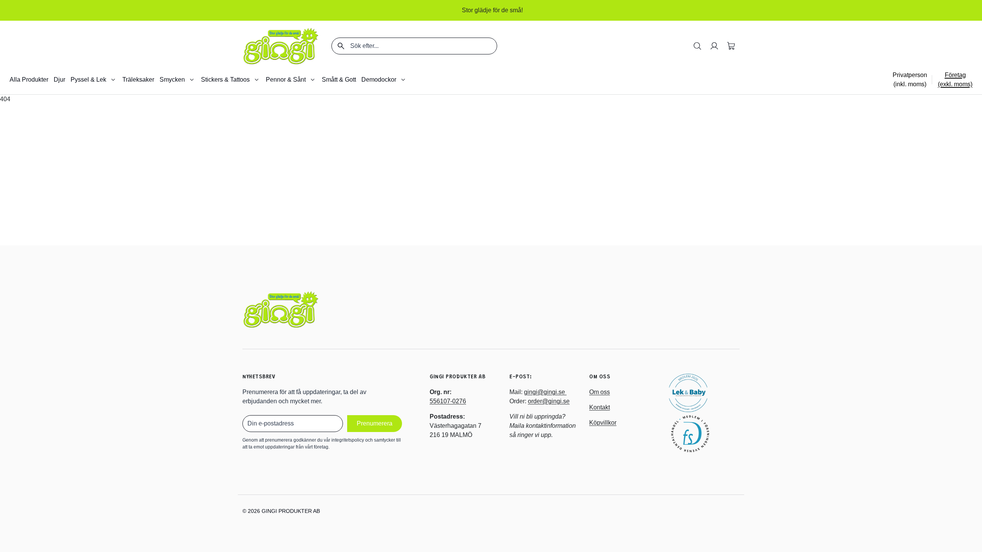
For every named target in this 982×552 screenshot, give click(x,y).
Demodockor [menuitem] (378, 79)
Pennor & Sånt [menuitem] (286, 79)
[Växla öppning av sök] (697, 46)
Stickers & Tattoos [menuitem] (225, 79)
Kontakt (599, 407)
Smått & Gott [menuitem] (339, 79)
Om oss (599, 392)
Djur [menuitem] (59, 79)
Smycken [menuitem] (172, 79)
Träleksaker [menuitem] (138, 79)
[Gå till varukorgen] (731, 46)
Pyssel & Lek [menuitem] (88, 79)
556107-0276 (448, 401)
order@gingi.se (549, 401)
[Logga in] (714, 46)
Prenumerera (374, 423)
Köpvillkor (602, 422)
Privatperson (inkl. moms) (910, 79)
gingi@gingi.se (545, 392)
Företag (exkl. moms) (955, 79)
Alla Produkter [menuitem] (29, 79)
